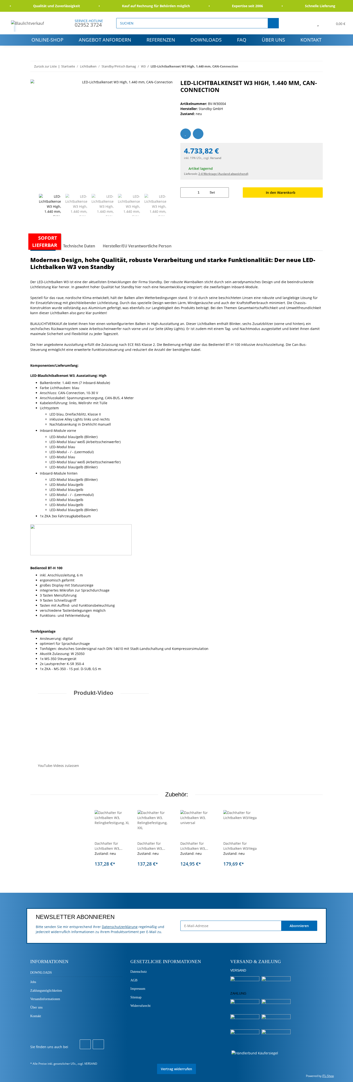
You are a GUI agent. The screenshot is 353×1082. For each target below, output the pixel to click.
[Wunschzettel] (318, 23)
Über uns (273, 40)
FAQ (241, 40)
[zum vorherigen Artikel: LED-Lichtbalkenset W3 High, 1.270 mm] (317, 66)
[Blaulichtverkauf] (28, 23)
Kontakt (311, 40)
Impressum (137, 988)
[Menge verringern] (186, 192)
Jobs (33, 982)
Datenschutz (138, 971)
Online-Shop (47, 40)
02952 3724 (88, 24)
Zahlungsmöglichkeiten (46, 990)
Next (170, 205)
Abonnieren (299, 925)
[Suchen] (273, 23)
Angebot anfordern (105, 40)
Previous (34, 205)
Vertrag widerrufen (176, 1069)
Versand (215, 158)
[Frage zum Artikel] (198, 133)
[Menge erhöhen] (223, 192)
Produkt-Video (93, 693)
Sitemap (135, 997)
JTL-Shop (328, 1076)
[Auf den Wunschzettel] (185, 133)
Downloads (206, 40)
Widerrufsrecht (140, 1006)
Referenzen (160, 40)
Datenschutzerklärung (120, 926)
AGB (133, 980)
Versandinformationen (45, 999)
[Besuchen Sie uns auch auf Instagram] (98, 1044)
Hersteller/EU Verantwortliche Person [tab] (137, 246)
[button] (307, 23)
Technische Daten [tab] (79, 246)
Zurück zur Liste (45, 66)
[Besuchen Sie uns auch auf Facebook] (85, 1044)
